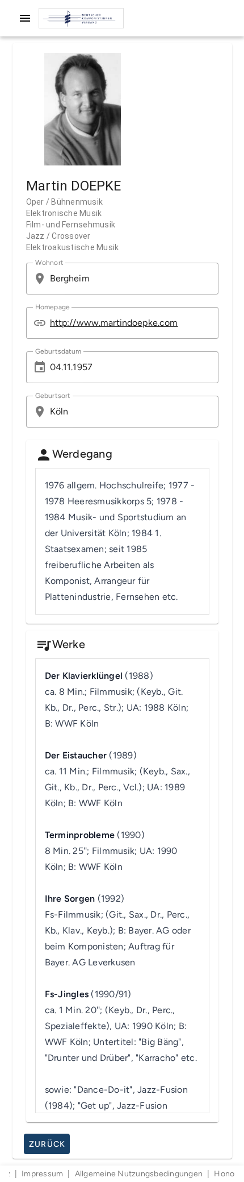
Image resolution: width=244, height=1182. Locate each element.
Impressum (42, 1174)
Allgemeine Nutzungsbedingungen (139, 1174)
